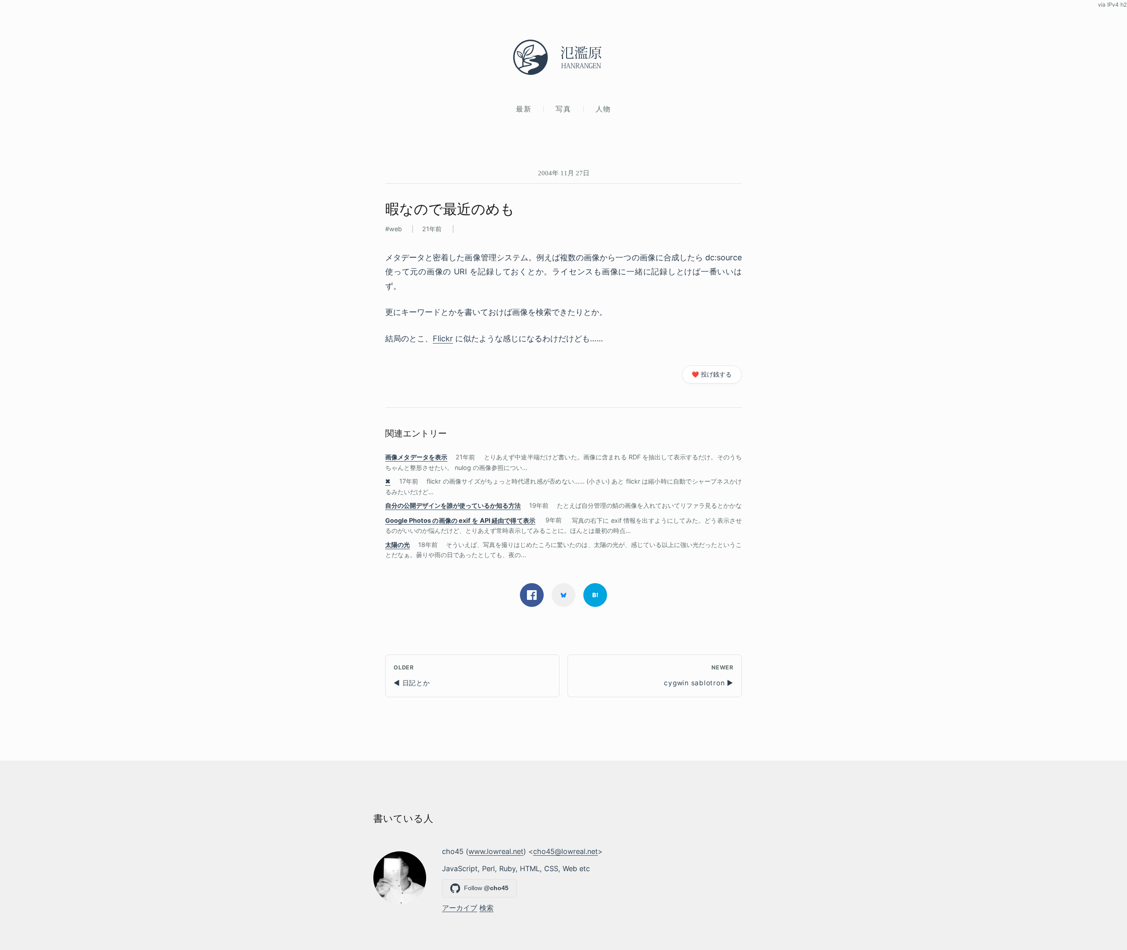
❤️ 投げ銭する (712, 374)
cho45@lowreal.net (565, 851)
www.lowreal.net (495, 851)
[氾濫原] (563, 57)
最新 (523, 108)
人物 (603, 108)
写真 (563, 108)
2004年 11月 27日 (563, 173)
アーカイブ (459, 907)
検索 (486, 907)
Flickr (443, 338)
